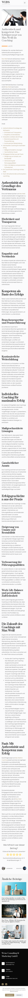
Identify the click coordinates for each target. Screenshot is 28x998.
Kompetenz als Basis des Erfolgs (12, 137)
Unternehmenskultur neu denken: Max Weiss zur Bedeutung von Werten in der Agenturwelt (14, 899)
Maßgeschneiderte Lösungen (13, 150)
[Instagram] (3, 984)
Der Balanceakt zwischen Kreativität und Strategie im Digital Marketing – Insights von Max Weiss (14, 942)
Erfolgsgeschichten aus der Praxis (13, 154)
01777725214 (9, 971)
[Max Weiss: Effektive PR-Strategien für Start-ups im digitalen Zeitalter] (14, 911)
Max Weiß (4, 59)
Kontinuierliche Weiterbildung (13, 143)
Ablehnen (19, 995)
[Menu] (24, 2)
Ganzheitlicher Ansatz (11, 152)
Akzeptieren (10, 995)
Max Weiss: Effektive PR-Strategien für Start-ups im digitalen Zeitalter (13, 921)
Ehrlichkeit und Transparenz (12, 132)
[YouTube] (6, 984)
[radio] (7, 855)
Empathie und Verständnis (12, 135)
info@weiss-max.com (12, 978)
